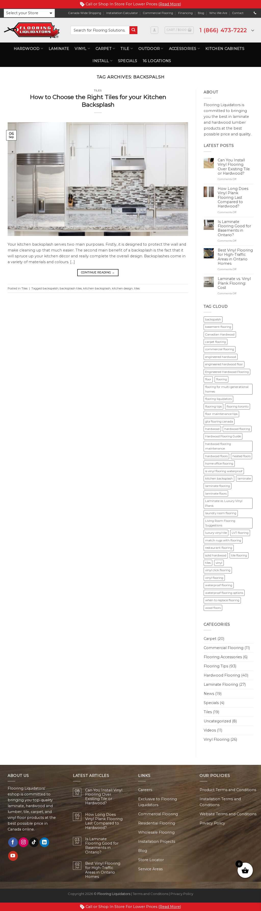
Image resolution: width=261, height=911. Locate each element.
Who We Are (218, 13)
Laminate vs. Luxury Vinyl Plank (223, 503)
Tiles (98, 90)
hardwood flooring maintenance (218, 446)
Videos (210, 730)
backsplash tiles (71, 288)
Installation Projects (156, 841)
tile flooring (239, 555)
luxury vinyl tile (216, 533)
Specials (127, 61)
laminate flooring (217, 486)
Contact (238, 13)
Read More (170, 4)
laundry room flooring (220, 513)
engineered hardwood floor (224, 364)
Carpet (104, 48)
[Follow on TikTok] (34, 842)
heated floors (241, 456)
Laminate (59, 48)
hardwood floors (216, 456)
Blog (201, 13)
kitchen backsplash (97, 288)
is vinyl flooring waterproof (223, 471)
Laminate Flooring (221, 684)
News (209, 693)
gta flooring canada (219, 421)
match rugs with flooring (223, 540)
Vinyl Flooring (216, 739)
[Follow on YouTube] (13, 856)
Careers (145, 790)
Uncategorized (217, 721)
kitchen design (122, 288)
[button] (29, 13)
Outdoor (149, 48)
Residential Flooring (156, 823)
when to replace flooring (222, 600)
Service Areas (150, 869)
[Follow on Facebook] (13, 842)
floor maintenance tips (221, 414)
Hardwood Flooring (222, 675)
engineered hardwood (220, 357)
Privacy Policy (212, 823)
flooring (221, 379)
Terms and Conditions (150, 894)
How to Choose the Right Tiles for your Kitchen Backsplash (98, 100)
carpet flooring (215, 342)
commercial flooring (219, 349)
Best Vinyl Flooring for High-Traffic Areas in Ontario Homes (235, 257)
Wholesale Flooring (156, 832)
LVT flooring (240, 533)
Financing (185, 13)
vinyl (219, 563)
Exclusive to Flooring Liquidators (157, 802)
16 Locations (157, 61)
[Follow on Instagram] (23, 842)
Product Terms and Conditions (228, 790)
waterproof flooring (218, 585)
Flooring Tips (216, 666)
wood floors (213, 608)
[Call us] (255, 13)
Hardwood (27, 48)
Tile (125, 48)
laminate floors (216, 493)
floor (208, 379)
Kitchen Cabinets (224, 48)
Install (101, 61)
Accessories (183, 48)
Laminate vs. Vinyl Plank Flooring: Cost (234, 283)
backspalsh (50, 288)
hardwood (212, 429)
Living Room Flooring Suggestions (220, 523)
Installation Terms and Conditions (220, 802)
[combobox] (100, 30)
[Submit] (133, 30)
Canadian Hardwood (219, 334)
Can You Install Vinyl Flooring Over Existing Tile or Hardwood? (234, 167)
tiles (137, 288)
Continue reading (98, 272)
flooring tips (213, 406)
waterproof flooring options (224, 593)
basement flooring (218, 327)
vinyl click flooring (217, 570)
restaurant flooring (218, 548)
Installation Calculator (122, 13)
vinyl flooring (214, 578)
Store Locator (151, 860)
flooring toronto (238, 406)
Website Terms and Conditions (228, 814)
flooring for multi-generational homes (227, 389)
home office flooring (219, 463)
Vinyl (80, 48)
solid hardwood (215, 555)
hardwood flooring (237, 429)
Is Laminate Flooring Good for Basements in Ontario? (234, 228)
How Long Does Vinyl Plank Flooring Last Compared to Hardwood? (233, 197)
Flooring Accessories (223, 657)
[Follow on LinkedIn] (44, 842)
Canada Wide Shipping (84, 13)
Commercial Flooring (158, 13)
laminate (244, 478)
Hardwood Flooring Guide (223, 436)
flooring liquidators (218, 399)
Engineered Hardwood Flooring (227, 372)
